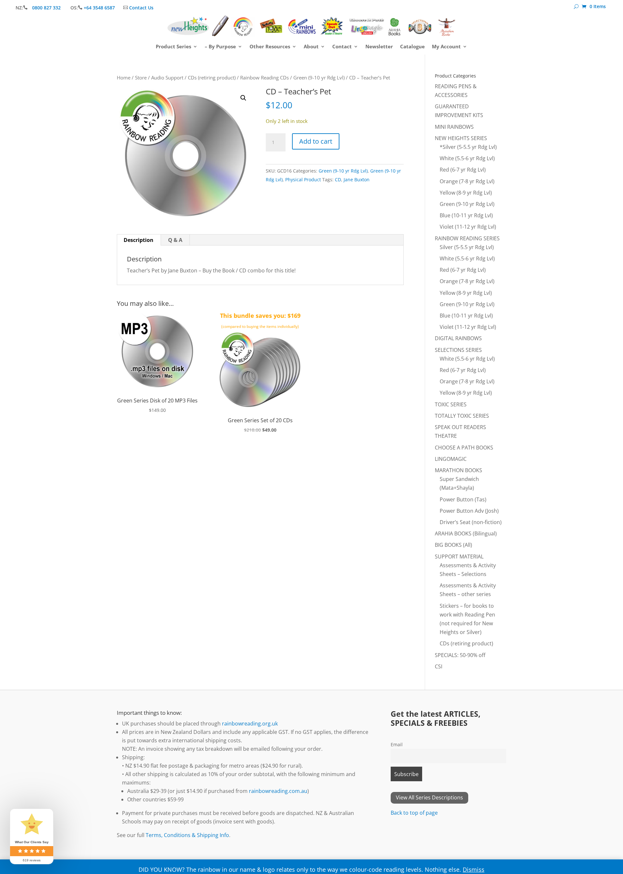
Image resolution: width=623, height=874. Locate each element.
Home (123, 77)
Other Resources (270, 47)
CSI (438, 666)
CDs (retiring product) (212, 77)
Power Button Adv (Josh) (469, 510)
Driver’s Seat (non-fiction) (471, 522)
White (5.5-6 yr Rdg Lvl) (467, 158)
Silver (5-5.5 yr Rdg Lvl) (467, 247)
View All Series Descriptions (429, 797)
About (311, 47)
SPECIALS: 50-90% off (460, 655)
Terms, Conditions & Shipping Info (187, 835)
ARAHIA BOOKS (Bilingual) (466, 533)
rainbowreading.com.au (278, 791)
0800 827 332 (47, 8)
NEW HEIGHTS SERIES (461, 138)
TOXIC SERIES (451, 404)
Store (141, 77)
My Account (446, 47)
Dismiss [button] (473, 869)
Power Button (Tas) (463, 499)
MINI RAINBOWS (454, 126)
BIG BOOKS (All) (453, 544)
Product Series (173, 47)
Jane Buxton (357, 179)
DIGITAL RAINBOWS (458, 338)
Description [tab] (138, 240)
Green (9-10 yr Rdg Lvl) (319, 77)
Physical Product (303, 179)
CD (338, 179)
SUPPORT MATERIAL (459, 556)
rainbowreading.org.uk (250, 723)
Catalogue (412, 47)
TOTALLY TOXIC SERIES (462, 415)
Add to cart (315, 141)
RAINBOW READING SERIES (467, 238)
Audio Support (167, 77)
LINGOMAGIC (451, 458)
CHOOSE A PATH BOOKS (464, 447)
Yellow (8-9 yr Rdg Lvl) (466, 192)
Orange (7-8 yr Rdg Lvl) (467, 181)
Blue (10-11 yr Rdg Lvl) (466, 215)
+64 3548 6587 (99, 8)
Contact (342, 47)
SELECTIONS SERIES (458, 349)
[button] (243, 98)
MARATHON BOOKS (458, 470)
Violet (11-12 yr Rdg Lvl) (468, 226)
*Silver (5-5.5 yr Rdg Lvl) (468, 146)
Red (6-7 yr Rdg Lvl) (463, 169)
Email (397, 744)
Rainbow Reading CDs (264, 77)
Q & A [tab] (175, 240)
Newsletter (379, 47)
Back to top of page (414, 812)
